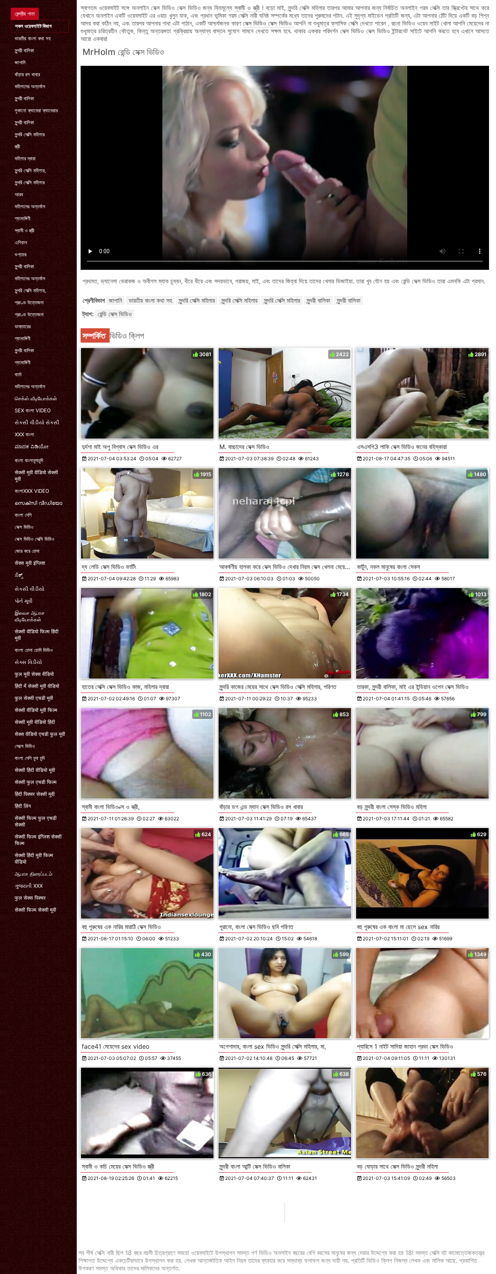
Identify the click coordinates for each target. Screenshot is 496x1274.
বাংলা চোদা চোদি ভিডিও (34, 650)
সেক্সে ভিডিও (25, 746)
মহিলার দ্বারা (25, 158)
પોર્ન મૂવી (24, 601)
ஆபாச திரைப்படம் (33, 874)
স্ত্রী (17, 146)
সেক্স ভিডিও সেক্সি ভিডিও (34, 539)
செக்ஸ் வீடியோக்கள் (36, 398)
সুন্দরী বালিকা (24, 50)
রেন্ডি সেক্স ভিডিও (115, 314)
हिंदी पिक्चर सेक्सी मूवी (35, 794)
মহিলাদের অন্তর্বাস (30, 86)
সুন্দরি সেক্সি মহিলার (30, 134)
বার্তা (18, 374)
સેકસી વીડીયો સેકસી (37, 422)
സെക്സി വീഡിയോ (38, 503)
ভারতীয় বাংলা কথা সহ (33, 38)
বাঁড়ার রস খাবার (27, 74)
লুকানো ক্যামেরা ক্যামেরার (36, 110)
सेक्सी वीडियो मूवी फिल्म (36, 710)
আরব (19, 194)
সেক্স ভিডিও (24, 527)
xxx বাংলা (24, 434)
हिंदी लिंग (23, 806)
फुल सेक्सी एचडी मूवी (34, 698)
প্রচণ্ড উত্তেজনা (29, 302)
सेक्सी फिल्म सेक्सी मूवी (35, 910)
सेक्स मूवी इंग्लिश (30, 563)
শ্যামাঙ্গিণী (22, 218)
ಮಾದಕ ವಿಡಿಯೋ (31, 446)
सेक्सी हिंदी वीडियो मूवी (35, 770)
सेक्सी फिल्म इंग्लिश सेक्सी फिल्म (38, 839)
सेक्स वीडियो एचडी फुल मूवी (40, 734)
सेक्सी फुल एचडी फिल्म (36, 782)
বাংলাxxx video (32, 491)
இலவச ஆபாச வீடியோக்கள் (30, 616)
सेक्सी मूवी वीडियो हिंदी (35, 722)
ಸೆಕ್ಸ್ (18, 575)
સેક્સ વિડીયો (28, 662)
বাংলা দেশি (23, 515)
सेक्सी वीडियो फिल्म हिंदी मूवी (37, 634)
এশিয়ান (21, 242)
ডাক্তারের (23, 326)
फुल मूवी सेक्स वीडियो (34, 674)
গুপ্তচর (20, 254)
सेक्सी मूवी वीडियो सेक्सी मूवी (36, 475)
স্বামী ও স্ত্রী (24, 230)
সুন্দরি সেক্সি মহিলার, (30, 170)
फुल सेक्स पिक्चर (30, 898)
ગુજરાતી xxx (29, 886)
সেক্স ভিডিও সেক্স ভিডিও (268, 23)
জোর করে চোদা (27, 551)
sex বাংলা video (33, 410)
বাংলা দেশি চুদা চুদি (30, 758)
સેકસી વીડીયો (29, 589)
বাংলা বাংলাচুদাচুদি (29, 460)
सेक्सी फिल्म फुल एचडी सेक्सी (36, 821)
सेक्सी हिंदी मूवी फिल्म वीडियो (34, 858)
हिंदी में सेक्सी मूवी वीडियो (37, 686)
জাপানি (20, 62)
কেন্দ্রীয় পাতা (25, 13)
